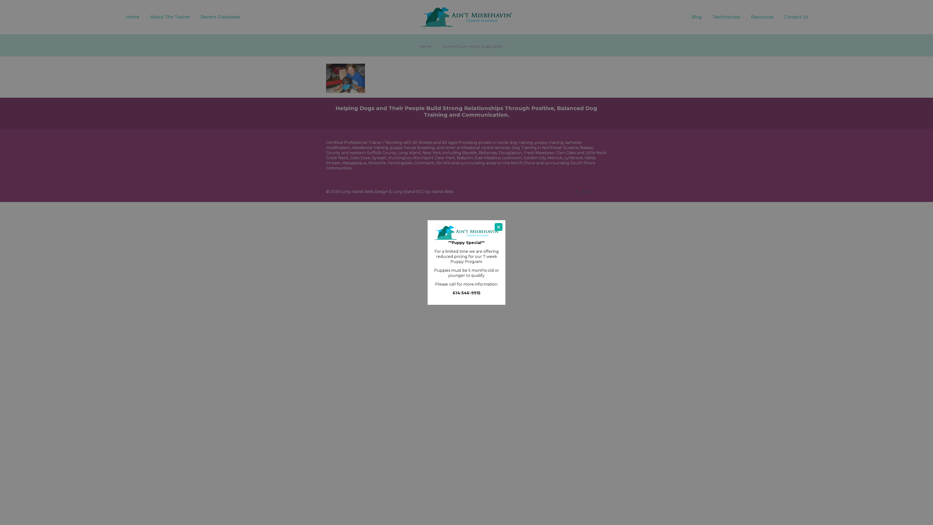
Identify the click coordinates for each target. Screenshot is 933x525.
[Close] (498, 227)
